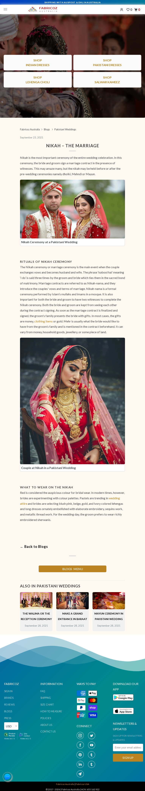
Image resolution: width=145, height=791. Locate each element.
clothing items (43, 321)
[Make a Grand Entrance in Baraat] (72, 608)
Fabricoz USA (82, 784)
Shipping (45, 697)
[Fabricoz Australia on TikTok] (92, 764)
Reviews (9, 704)
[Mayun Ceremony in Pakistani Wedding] (109, 608)
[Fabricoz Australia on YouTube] (92, 745)
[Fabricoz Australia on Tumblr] (92, 754)
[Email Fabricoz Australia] (81, 773)
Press (7, 718)
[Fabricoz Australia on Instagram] (81, 735)
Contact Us (48, 731)
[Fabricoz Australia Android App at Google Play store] (124, 702)
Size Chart (47, 704)
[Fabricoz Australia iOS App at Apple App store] (123, 716)
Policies (45, 718)
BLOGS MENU (72, 569)
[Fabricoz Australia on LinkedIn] (81, 764)
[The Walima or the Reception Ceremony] (36, 608)
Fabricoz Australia (65, 784)
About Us (46, 724)
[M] (6, 9)
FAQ (42, 691)
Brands (9, 697)
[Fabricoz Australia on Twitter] (92, 735)
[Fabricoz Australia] (42, 9)
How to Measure (51, 711)
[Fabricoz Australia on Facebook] (81, 745)
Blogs (8, 711)
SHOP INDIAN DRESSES (72, 496)
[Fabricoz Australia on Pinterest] (81, 754)
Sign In (8, 691)
